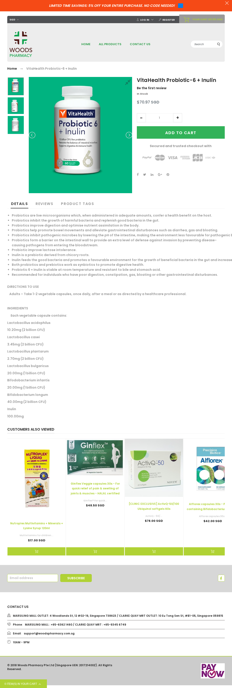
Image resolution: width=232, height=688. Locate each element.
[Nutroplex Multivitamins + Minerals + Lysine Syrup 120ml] (36, 477)
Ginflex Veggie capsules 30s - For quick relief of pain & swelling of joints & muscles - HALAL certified (95, 488)
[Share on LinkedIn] (152, 174)
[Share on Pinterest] (168, 174)
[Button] (36, 551)
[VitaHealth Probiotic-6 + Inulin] (15, 86)
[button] (141, 117)
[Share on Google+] (160, 174)
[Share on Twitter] (144, 174)
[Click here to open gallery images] (128, 82)
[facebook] (221, 578)
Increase (177, 117)
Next (128, 135)
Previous (32, 135)
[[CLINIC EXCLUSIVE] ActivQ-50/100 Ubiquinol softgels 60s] (154, 468)
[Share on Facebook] (138, 174)
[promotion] (227, 3)
